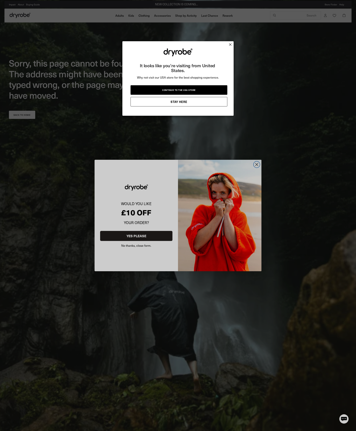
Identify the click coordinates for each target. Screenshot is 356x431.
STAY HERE (179, 101)
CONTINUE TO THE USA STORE (179, 89)
